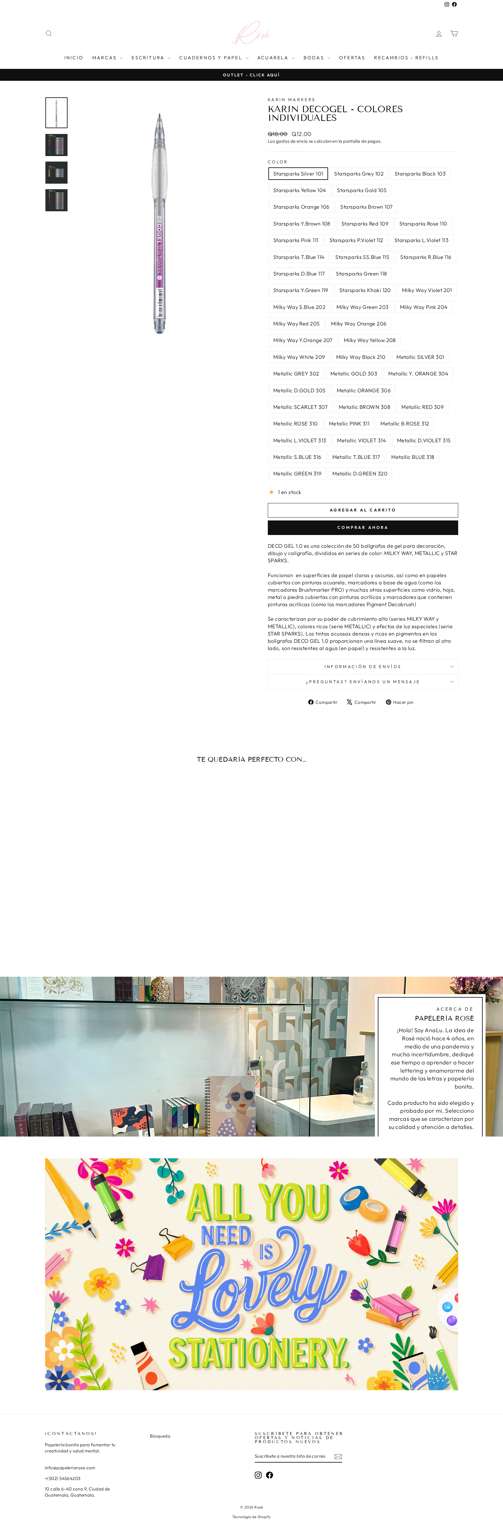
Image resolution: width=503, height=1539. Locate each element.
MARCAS (105, 57)
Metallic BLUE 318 (413, 457)
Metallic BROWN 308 (364, 407)
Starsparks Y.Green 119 (300, 290)
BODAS (315, 57)
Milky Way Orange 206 (359, 323)
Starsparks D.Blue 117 (299, 273)
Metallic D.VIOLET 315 (424, 440)
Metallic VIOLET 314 (361, 440)
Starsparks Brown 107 (366, 206)
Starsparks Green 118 (361, 273)
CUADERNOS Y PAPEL (211, 57)
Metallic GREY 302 (296, 373)
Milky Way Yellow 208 (370, 340)
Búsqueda (160, 1436)
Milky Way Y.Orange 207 (303, 340)
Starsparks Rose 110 (423, 223)
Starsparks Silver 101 (298, 173)
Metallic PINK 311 (349, 423)
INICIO (74, 57)
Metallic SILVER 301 (420, 357)
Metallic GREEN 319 (297, 473)
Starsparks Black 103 (420, 173)
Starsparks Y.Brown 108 (301, 223)
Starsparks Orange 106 (301, 206)
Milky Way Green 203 (362, 307)
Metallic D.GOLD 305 (299, 390)
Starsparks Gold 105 (362, 190)
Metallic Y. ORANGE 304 (418, 373)
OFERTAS (352, 57)
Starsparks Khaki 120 (365, 290)
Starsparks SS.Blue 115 (362, 257)
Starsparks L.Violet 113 (421, 240)
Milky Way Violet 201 (427, 290)
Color (278, 161)
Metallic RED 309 (422, 407)
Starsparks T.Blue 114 (298, 257)
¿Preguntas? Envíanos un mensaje (363, 681)
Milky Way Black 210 (361, 357)
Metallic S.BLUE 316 (297, 457)
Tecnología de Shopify (251, 1516)
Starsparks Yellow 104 (299, 190)
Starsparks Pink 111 (295, 240)
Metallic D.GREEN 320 (359, 473)
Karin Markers (292, 99)
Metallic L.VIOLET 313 (299, 440)
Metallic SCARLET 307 (300, 407)
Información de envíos (363, 666)
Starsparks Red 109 (364, 223)
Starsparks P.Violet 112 (356, 240)
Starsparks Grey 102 (359, 173)
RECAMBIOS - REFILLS (406, 57)
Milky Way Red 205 (296, 323)
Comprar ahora (363, 527)
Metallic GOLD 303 (354, 373)
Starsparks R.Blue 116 (425, 257)
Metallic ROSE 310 (295, 423)
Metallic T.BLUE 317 (356, 457)
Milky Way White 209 (299, 357)
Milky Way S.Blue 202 (299, 307)
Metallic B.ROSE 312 (404, 423)
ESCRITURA (149, 57)
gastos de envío (292, 141)
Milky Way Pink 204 (424, 307)
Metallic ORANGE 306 (364, 390)
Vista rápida (94, 908)
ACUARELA (274, 57)
